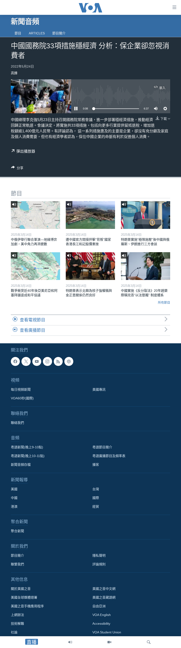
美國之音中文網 (103, 589)
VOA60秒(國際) (22, 398)
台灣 (95, 489)
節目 (18, 33)
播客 (95, 464)
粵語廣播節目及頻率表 (108, 456)
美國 (14, 489)
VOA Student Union (106, 632)
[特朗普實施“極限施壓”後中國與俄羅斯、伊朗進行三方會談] (145, 215)
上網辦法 (17, 615)
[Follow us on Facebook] (15, 361)
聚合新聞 (17, 531)
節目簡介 (59, 33)
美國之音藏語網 (103, 597)
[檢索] (149, 642)
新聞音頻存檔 (21, 464)
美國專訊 (99, 389)
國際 (95, 498)
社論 (14, 632)
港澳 (14, 506)
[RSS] (58, 361)
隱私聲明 (99, 555)
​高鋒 (14, 73)
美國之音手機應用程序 (27, 606)
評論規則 (99, 564)
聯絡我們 (17, 423)
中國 (14, 498)
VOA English (101, 615)
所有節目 (164, 302)
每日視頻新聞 (21, 389)
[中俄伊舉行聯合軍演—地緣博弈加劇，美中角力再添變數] (35, 215)
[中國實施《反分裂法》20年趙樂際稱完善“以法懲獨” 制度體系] (145, 266)
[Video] (109, 642)
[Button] (17, 168)
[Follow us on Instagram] (47, 361)
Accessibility (101, 623)
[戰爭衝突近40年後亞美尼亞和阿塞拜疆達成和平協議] (35, 266)
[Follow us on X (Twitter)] (25, 361)
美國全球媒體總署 (24, 597)
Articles (37, 33)
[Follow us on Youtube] (36, 361)
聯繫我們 (17, 564)
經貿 (95, 506)
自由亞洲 (99, 606)
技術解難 (17, 623)
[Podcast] (68, 361)
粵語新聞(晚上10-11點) (28, 456)
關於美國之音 (21, 589)
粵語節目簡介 (102, 447)
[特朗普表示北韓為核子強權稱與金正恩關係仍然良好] (90, 266)
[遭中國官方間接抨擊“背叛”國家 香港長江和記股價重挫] (90, 215)
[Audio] (70, 642)
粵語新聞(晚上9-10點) (27, 447)
